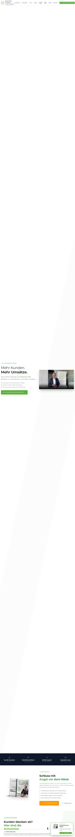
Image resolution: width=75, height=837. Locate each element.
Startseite (17, 2)
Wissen (35, 2)
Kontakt (55, 2)
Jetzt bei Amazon (66, 832)
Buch (31, 2)
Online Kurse (40, 3)
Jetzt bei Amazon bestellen (50, 803)
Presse (50, 2)
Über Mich (45, 3)
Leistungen (25, 2)
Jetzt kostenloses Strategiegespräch (13, 392)
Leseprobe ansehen (67, 803)
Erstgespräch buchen (68, 2)
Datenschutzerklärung (50, 834)
